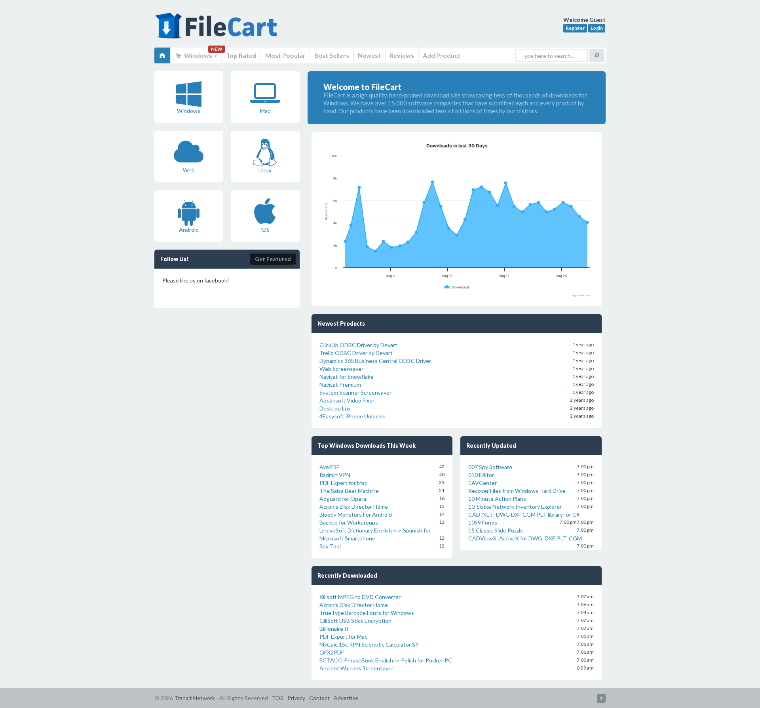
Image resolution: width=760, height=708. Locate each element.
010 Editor (481, 474)
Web (189, 170)
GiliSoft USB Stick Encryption (355, 620)
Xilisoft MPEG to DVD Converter (360, 596)
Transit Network (194, 698)
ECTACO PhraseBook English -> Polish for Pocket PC (385, 660)
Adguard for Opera (342, 498)
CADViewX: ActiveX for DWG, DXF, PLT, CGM (525, 538)
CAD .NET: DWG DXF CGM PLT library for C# (524, 514)
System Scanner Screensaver (355, 392)
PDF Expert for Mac (343, 482)
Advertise (346, 698)
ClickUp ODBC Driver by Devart (358, 345)
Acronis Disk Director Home (353, 506)
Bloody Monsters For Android (355, 514)
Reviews (402, 55)
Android (189, 229)
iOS (265, 229)
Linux (265, 170)
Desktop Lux (335, 408)
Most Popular (285, 55)
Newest (369, 55)
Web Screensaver (341, 368)
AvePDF (329, 467)
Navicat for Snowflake (346, 376)
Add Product (441, 55)
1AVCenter (482, 482)
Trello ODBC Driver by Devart (356, 352)
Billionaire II (333, 628)
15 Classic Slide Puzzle (495, 530)
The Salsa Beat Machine (349, 490)
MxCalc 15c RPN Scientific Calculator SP (369, 644)
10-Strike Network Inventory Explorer (515, 506)
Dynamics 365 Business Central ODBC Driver (375, 360)
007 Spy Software (490, 467)
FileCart (217, 30)
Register (575, 28)
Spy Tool (330, 546)
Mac (265, 110)
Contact (319, 698)
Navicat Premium (340, 384)
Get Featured (273, 259)
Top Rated (241, 55)
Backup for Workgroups (348, 522)
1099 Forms (482, 522)
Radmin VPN (334, 474)
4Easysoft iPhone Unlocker (352, 416)
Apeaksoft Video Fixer (346, 400)
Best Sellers (331, 55)
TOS (277, 698)
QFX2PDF (331, 652)
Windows (198, 55)
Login (597, 28)
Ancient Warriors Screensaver (356, 668)
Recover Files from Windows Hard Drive (517, 490)
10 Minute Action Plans (497, 498)
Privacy (296, 698)
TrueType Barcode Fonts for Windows (366, 612)
